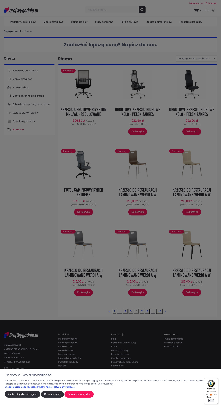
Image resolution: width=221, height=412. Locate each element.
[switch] (211, 400)
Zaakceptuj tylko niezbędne (22, 394)
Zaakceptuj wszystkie (79, 394)
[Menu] (216, 380)
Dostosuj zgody (52, 394)
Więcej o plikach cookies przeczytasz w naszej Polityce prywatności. (40, 386)
